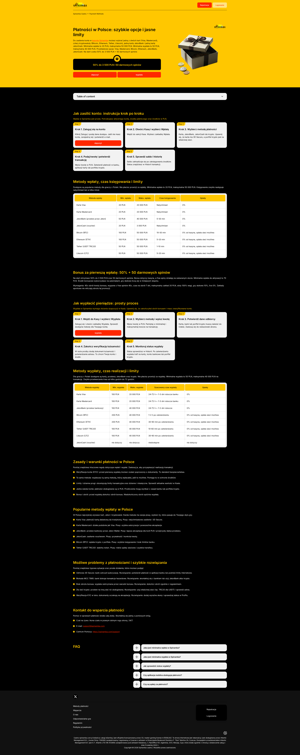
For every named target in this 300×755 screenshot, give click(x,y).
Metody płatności (80, 706)
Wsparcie (77, 710)
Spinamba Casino (79, 14)
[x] (75, 696)
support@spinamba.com (94, 626)
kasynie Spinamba (100, 40)
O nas (75, 714)
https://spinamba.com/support (106, 631)
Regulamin (77, 723)
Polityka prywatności (82, 727)
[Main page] (80, 5)
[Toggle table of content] (222, 96)
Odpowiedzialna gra (82, 719)
